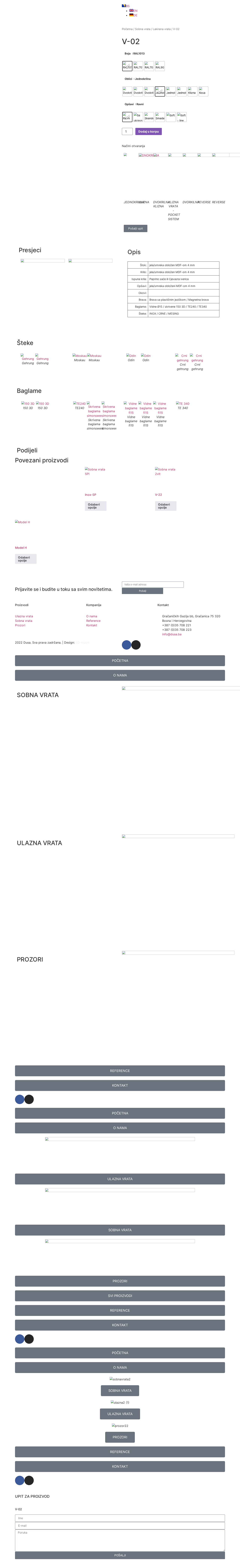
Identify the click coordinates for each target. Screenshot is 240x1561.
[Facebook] (126, 645)
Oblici (128, 78)
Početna (127, 29)
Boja (127, 53)
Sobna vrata (142, 29)
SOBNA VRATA (38, 695)
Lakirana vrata (162, 29)
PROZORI (30, 959)
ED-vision (82, 642)
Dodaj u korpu (148, 131)
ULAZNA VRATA (39, 843)
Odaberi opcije (94, 506)
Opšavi (129, 104)
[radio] (127, 66)
